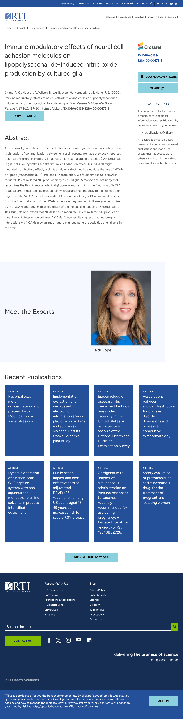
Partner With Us (130, 3)
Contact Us (96, 619)
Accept (168, 701)
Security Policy (98, 595)
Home (8, 28)
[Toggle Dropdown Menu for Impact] (156, 17)
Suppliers (49, 614)
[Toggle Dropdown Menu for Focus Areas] (132, 17)
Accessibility (97, 614)
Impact (21, 28)
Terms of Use (97, 610)
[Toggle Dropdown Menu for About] (166, 17)
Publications (112, 3)
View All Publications (91, 557)
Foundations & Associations (59, 600)
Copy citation (25, 116)
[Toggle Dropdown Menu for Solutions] (116, 17)
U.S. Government (54, 590)
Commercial (51, 595)
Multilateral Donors (55, 605)
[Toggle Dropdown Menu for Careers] (177, 17)
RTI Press (97, 3)
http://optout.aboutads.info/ (50, 706)
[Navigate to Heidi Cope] (121, 307)
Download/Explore (161, 76)
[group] (123, 311)
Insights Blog (67, 3)
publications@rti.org (159, 132)
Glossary (95, 605)
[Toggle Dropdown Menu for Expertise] (146, 17)
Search (145, 3)
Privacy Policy (97, 590)
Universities (51, 610)
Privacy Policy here (81, 702)
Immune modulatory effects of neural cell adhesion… (76, 28)
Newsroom (83, 3)
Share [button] (155, 88)
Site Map (95, 600)
